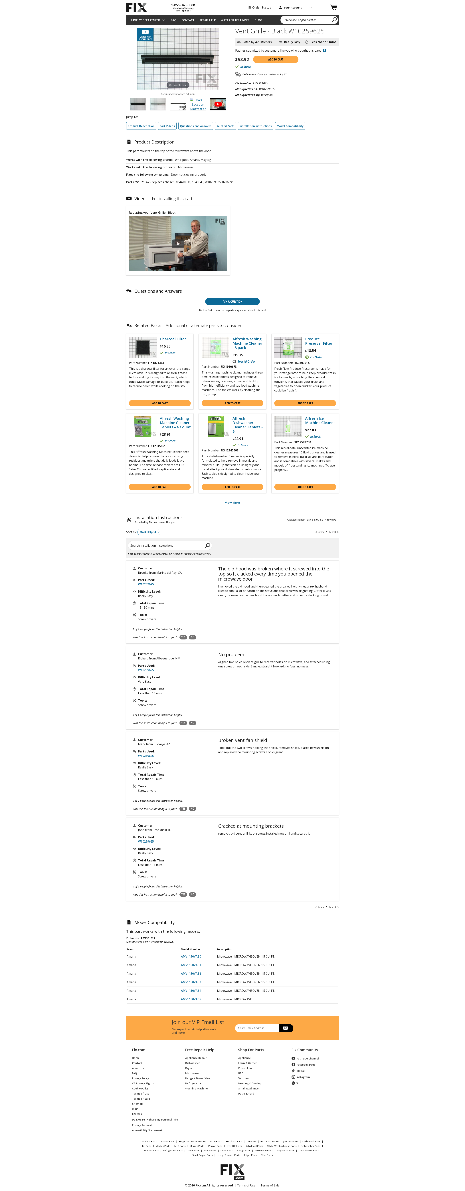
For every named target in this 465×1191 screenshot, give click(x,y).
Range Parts (243, 1150)
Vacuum (243, 1078)
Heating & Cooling (249, 1083)
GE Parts (251, 1141)
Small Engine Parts (202, 1155)
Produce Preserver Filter (318, 341)
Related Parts (225, 126)
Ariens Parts (168, 1141)
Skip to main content (232, 12)
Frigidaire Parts (234, 1141)
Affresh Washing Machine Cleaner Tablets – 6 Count (175, 422)
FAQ (173, 20)
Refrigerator (193, 1083)
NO (192, 637)
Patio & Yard (246, 1093)
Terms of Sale (141, 1098)
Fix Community (304, 1049)
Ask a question (232, 301)
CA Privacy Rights (143, 1083)
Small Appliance (248, 1088)
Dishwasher (192, 1063)
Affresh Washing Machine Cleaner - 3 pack (247, 343)
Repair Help (208, 20)
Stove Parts (210, 1150)
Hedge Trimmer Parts (228, 1155)
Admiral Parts (149, 1141)
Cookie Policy (140, 1088)
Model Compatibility (290, 126)
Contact (187, 20)
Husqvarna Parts (269, 1141)
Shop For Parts (251, 1049)
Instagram (303, 1077)
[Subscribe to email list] (286, 1028)
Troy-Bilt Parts (234, 1146)
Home (136, 1057)
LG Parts (146, 1146)
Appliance (244, 1057)
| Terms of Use (244, 1185)
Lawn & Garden (247, 1063)
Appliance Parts (285, 1150)
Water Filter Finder (235, 20)
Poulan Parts (215, 1146)
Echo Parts (216, 1141)
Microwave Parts (264, 1150)
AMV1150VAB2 (191, 974)
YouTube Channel (307, 1058)
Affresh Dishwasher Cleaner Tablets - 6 (247, 425)
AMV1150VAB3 (191, 982)
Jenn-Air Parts (290, 1141)
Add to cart (275, 59)
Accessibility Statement (147, 1130)
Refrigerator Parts (173, 1150)
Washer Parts (151, 1150)
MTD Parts (180, 1146)
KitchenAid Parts (311, 1141)
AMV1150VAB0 (191, 956)
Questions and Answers (195, 126)
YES (183, 637)
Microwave (192, 1073)
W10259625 (146, 584)
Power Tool (245, 1068)
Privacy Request (142, 1125)
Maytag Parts (163, 1146)
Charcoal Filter (173, 339)
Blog (258, 20)
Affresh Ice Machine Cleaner (320, 420)
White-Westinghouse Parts (282, 1146)
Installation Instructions (256, 126)
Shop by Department (145, 20)
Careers (137, 1113)
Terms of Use (140, 1093)
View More (232, 503)
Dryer (188, 1068)
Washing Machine (196, 1088)
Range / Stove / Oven (198, 1078)
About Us (138, 1068)
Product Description (141, 126)
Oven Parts (227, 1150)
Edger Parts (250, 1155)
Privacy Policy (140, 1078)
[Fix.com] (138, 7)
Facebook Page (305, 1064)
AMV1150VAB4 (191, 991)
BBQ (241, 1073)
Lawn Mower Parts (309, 1150)
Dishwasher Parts (310, 1146)
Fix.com (138, 1049)
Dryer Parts (193, 1150)
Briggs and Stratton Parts (192, 1141)
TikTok (300, 1071)
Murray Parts (197, 1146)
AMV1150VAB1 (191, 965)
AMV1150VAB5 (191, 999)
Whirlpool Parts (254, 1146)
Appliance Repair (196, 1057)
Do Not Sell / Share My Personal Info (153, 1119)
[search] (334, 19)
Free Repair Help (199, 1049)
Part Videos (167, 126)
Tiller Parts (267, 1155)
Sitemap (137, 1103)
